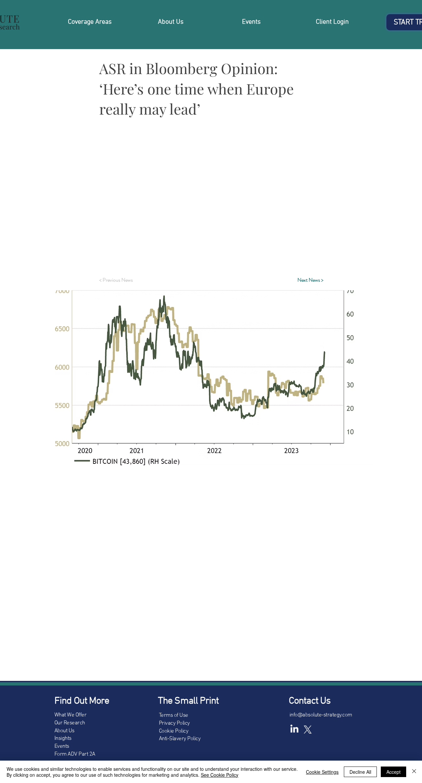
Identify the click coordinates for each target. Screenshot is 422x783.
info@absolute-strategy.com (320, 715)
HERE (202, 250)
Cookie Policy (173, 731)
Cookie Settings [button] (322, 772)
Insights (63, 738)
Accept (393, 772)
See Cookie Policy (219, 774)
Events (61, 746)
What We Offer (70, 715)
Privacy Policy (174, 723)
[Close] (414, 772)
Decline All (360, 772)
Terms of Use (173, 715)
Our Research (69, 723)
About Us (64, 731)
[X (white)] (308, 729)
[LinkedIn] (294, 729)
